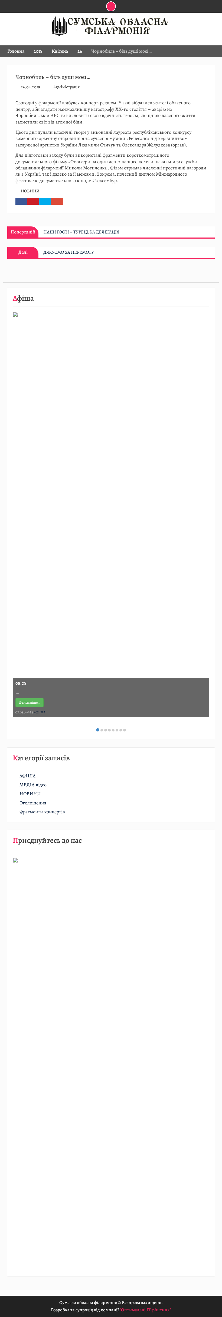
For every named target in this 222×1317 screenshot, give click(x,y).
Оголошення (32, 803)
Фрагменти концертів (42, 812)
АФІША (39, 712)
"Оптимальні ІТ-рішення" (145, 1310)
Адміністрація (66, 87)
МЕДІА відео (33, 785)
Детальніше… (29, 702)
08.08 (21, 683)
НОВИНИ (30, 191)
